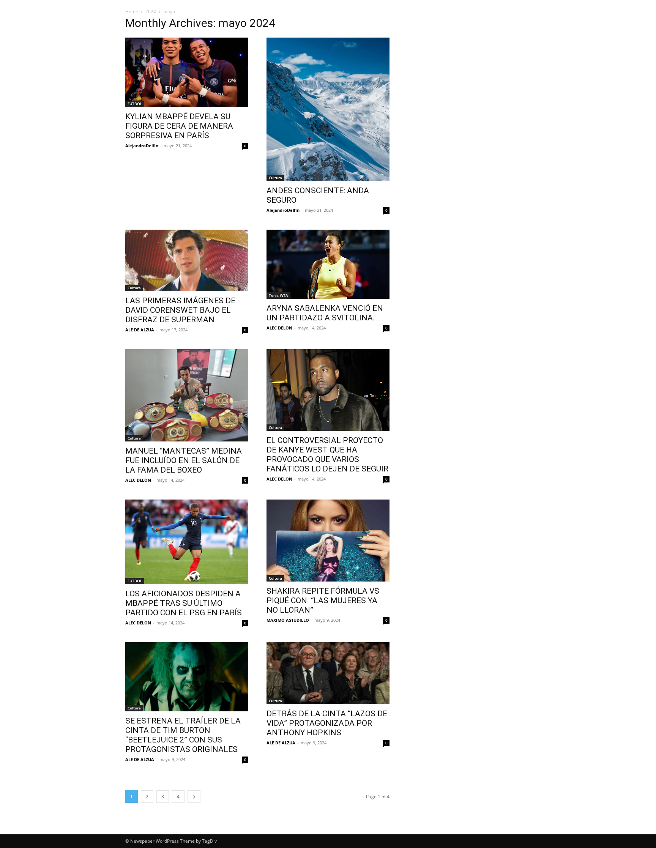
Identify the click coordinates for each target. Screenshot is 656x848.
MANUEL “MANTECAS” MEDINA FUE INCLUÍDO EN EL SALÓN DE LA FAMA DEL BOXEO (183, 460)
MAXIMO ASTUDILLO (287, 620)
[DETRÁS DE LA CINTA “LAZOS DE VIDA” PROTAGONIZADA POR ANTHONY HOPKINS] (328, 673)
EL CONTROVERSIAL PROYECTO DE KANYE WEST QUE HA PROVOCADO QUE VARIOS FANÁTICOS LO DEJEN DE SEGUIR (327, 454)
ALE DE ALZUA (139, 330)
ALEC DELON (279, 328)
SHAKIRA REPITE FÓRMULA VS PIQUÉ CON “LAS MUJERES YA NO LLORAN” (322, 600)
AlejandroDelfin (141, 145)
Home (131, 11)
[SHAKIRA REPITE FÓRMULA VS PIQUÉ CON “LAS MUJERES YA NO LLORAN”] (328, 541)
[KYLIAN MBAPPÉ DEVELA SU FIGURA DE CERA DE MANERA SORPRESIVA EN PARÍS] (186, 72)
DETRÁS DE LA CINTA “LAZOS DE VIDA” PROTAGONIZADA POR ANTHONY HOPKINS (326, 723)
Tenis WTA (278, 295)
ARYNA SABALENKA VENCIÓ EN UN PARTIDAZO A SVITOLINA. (324, 313)
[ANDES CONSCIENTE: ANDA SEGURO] (328, 109)
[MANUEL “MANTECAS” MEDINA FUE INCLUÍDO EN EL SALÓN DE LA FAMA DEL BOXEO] (186, 395)
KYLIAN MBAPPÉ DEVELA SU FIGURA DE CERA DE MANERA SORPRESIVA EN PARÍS (179, 126)
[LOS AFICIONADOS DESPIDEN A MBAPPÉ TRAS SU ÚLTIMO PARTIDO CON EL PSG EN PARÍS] (186, 542)
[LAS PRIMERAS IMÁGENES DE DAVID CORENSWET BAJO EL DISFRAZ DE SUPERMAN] (186, 260)
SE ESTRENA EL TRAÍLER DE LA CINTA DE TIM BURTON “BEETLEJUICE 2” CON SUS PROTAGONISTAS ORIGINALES (183, 735)
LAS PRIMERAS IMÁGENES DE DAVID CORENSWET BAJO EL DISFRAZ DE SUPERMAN (180, 310)
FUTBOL (135, 103)
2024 (150, 11)
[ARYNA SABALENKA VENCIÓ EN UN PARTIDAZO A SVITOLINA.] (328, 264)
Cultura (275, 177)
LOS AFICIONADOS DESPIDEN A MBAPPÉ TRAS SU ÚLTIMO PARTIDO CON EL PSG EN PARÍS (183, 603)
